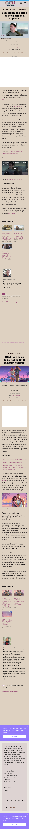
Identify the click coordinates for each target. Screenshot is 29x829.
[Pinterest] (10, 52)
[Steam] (23, 800)
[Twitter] (11, 800)
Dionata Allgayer (15, 47)
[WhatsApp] (14, 52)
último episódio (19, 106)
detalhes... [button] (5, 820)
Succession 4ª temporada (17, 293)
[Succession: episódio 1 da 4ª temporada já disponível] (19, 228)
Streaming (22, 9)
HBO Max (11, 213)
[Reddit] (19, 800)
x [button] (27, 814)
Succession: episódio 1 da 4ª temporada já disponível (18, 235)
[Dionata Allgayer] (7, 273)
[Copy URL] (25, 52)
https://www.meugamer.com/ (9, 279)
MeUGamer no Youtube (14, 179)
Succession (9, 293)
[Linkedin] (18, 52)
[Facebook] (3, 52)
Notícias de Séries (9, 9)
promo (12, 158)
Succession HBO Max (16, 296)
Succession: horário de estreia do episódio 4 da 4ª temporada (6, 236)
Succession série (5, 298)
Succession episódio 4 (6, 296)
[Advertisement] (14, 72)
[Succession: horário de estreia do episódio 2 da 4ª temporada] (7, 246)
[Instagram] (7, 287)
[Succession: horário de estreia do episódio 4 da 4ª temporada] (7, 228)
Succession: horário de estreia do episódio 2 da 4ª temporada (6, 255)
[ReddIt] (22, 52)
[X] (7, 52)
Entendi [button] (14, 824)
